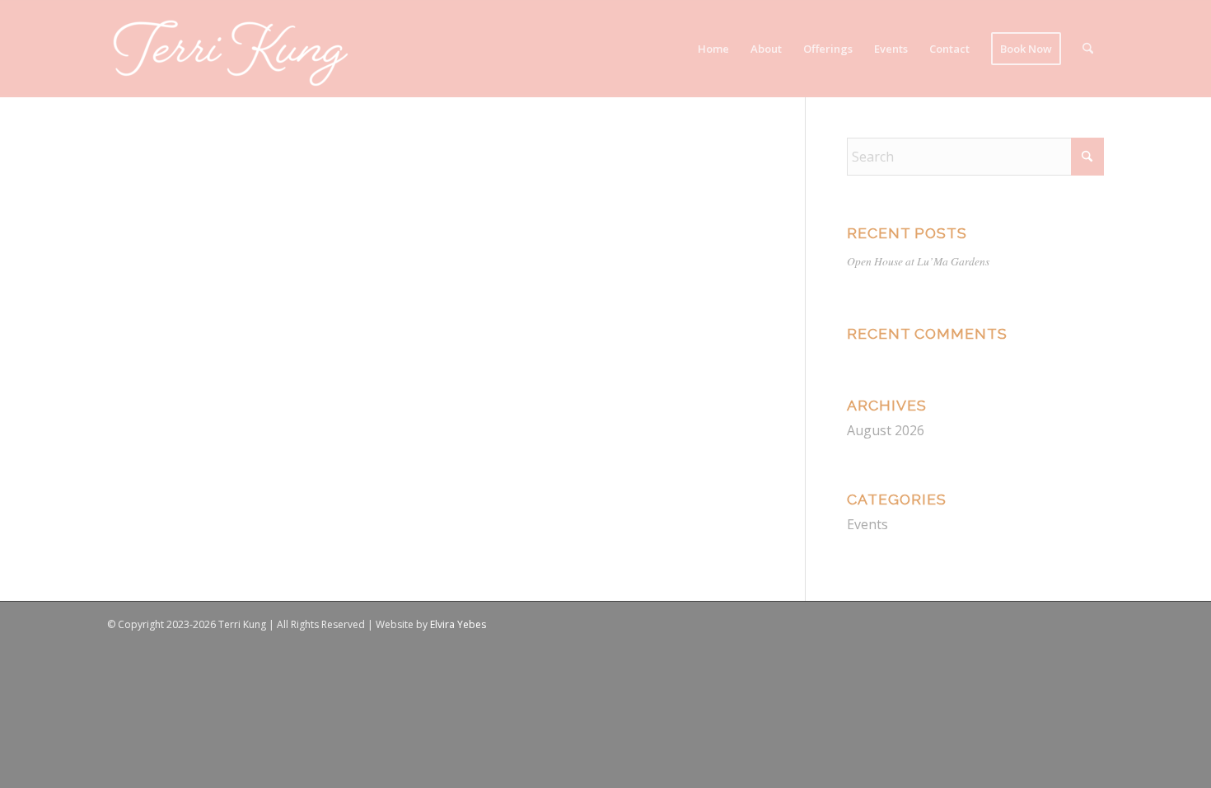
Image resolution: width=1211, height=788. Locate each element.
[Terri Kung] (230, 48)
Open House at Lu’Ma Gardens (918, 261)
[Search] (1088, 48)
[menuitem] (713, 48)
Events (867, 524)
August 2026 (885, 430)
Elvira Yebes (458, 624)
